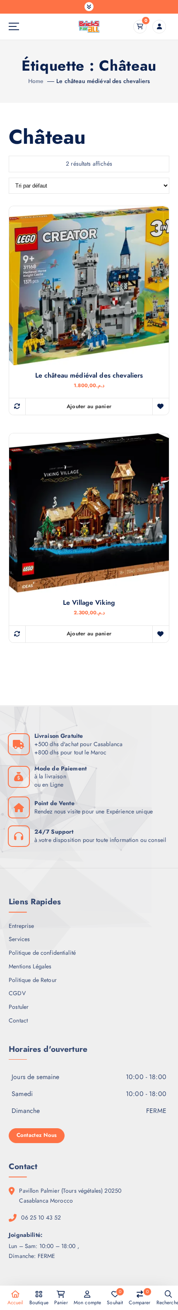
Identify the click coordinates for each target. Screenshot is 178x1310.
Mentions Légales (30, 966)
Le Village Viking (89, 603)
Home (36, 81)
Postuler (19, 1007)
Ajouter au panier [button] (89, 406)
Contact (18, 1020)
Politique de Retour (33, 980)
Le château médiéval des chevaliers (103, 81)
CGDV (17, 993)
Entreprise (21, 926)
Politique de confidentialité (42, 953)
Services (19, 939)
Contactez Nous (37, 1135)
